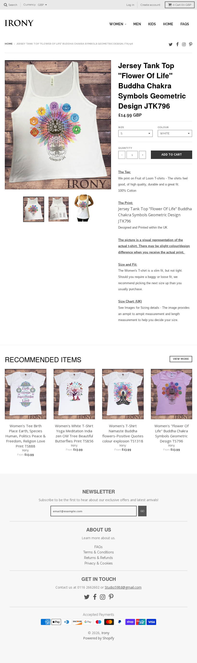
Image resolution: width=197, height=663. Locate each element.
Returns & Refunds (98, 558)
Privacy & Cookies (99, 563)
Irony (25, 450)
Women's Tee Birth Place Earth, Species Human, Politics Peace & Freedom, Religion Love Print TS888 (25, 435)
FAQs (184, 24)
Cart (182, 5)
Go (142, 511)
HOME (168, 24)
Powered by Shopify (98, 638)
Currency (30, 5)
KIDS (152, 24)
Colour (163, 127)
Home (8, 43)
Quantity (125, 148)
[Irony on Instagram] (184, 44)
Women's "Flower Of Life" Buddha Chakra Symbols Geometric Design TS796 (171, 433)
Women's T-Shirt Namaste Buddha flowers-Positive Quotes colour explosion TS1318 (122, 433)
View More (181, 359)
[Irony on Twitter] (171, 44)
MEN (137, 24)
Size (121, 127)
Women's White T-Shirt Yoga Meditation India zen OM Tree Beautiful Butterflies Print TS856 (74, 433)
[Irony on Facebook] (177, 44)
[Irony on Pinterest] (190, 44)
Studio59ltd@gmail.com (123, 587)
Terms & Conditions (98, 552)
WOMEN (116, 24)
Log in (130, 5)
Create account (150, 5)
